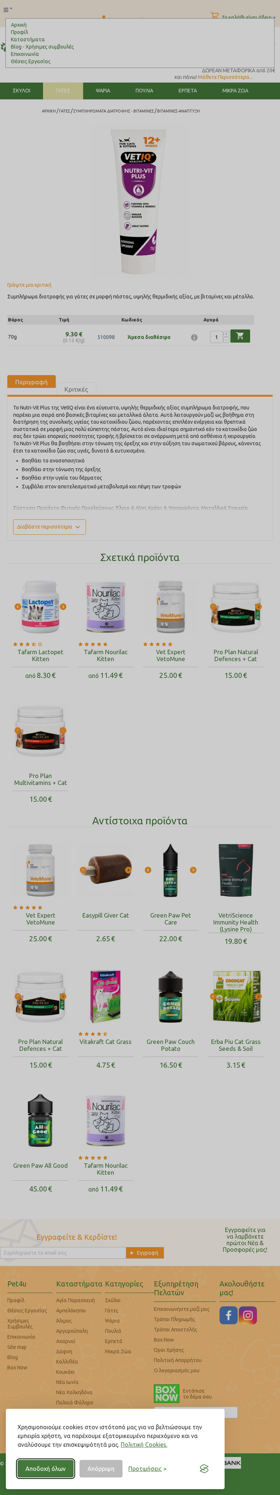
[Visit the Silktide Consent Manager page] (204, 1468)
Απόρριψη (101, 1468)
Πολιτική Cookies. (144, 1444)
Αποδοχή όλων (46, 1468)
